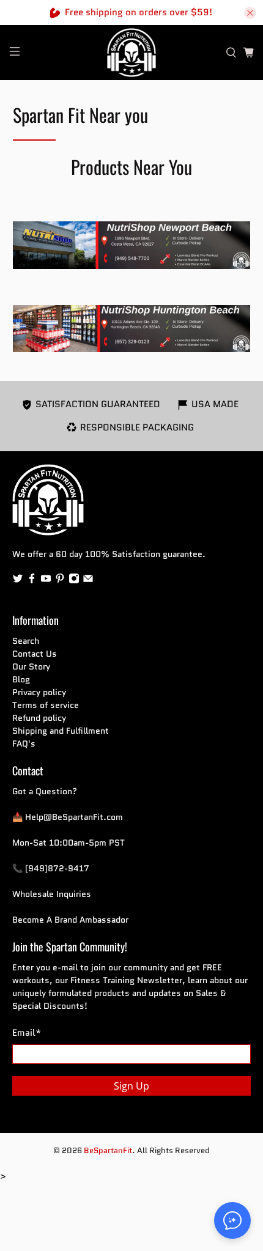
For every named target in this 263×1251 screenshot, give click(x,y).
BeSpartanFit (108, 1150)
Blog (21, 679)
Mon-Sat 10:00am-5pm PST (68, 842)
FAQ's (23, 743)
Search (25, 641)
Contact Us (34, 654)
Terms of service (45, 705)
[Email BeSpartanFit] (88, 581)
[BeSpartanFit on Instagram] (74, 581)
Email (26, 1032)
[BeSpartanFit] (132, 52)
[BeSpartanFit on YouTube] (45, 581)
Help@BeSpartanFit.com (74, 817)
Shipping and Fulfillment (60, 731)
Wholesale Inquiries (51, 894)
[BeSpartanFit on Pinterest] (59, 581)
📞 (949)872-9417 (50, 868)
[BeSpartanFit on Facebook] (31, 581)
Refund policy (39, 718)
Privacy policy (39, 692)
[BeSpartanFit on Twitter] (17, 581)
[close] (250, 13)
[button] (232, 1220)
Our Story (31, 666)
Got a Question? (44, 791)
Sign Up (131, 1086)
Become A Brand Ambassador (70, 919)
